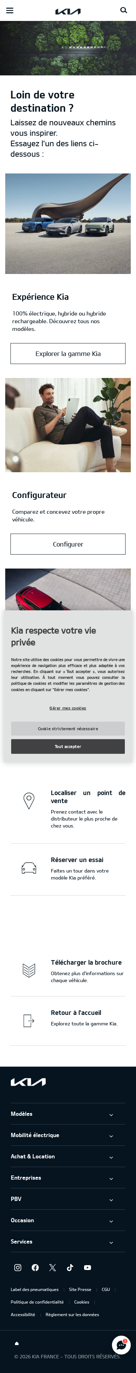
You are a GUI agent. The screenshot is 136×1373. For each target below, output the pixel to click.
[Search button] (123, 10)
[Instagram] (18, 1268)
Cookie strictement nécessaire (68, 728)
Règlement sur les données (72, 1314)
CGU (106, 1289)
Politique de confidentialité (37, 1301)
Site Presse (80, 1289)
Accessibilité (23, 1314)
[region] (68, 686)
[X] (53, 1268)
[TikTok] (70, 1268)
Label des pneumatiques (35, 1289)
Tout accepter (68, 746)
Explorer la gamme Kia (68, 353)
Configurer (68, 544)
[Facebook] (35, 1268)
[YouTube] (88, 1268)
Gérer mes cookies (68, 707)
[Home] (16, 1343)
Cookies (81, 1301)
